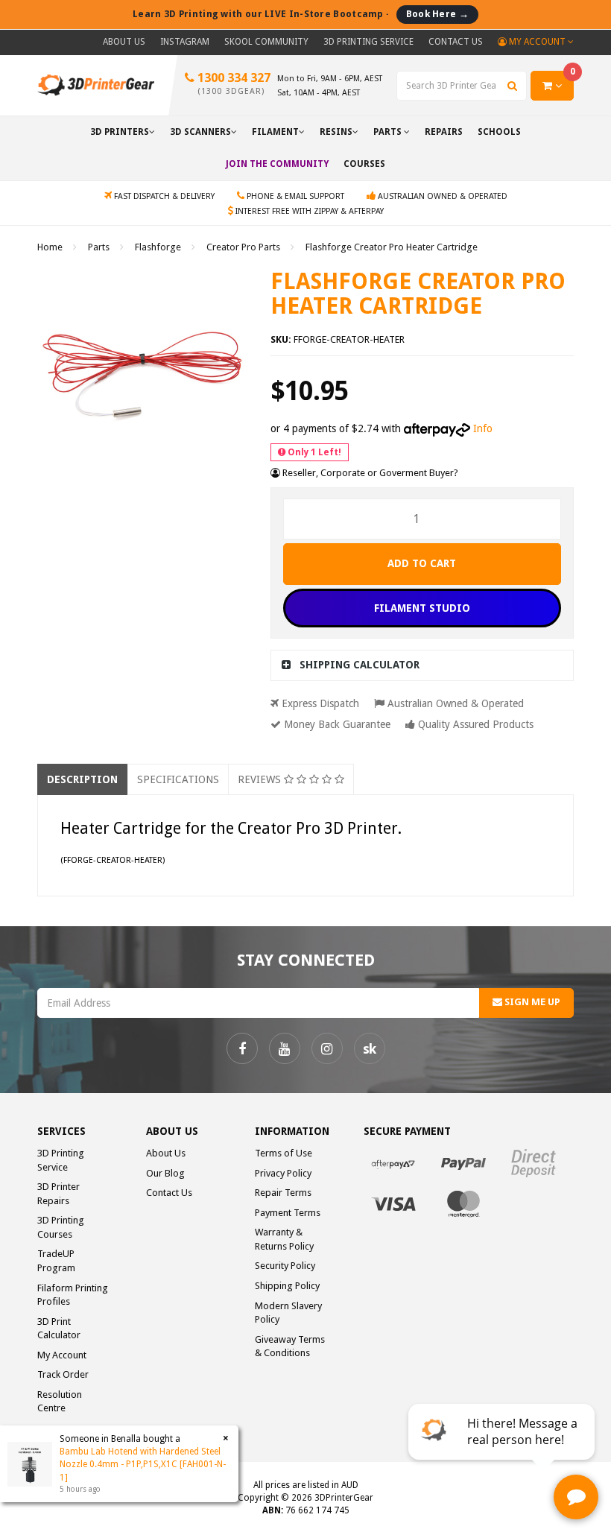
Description (82, 779)
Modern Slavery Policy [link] (288, 1313)
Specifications (178, 779)
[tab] (422, 665)
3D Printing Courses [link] (60, 1227)
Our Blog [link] (165, 1173)
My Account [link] (61, 1355)
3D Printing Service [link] (60, 1160)
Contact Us (455, 42)
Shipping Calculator (360, 665)
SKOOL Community (266, 42)
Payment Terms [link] (287, 1212)
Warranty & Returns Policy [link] (284, 1239)
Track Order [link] (63, 1374)
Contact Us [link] (169, 1192)
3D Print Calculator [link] (58, 1328)
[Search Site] (512, 86)
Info (483, 428)
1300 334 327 (232, 83)
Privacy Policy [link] (283, 1173)
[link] (242, 1048)
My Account (537, 42)
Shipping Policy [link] (287, 1285)
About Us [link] (166, 1153)
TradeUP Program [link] (56, 1260)
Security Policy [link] (285, 1265)
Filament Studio (422, 608)
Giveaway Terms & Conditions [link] (290, 1346)
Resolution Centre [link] (59, 1401)
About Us (124, 42)
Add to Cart (421, 563)
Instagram (184, 42)
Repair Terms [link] (283, 1192)
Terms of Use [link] (283, 1153)
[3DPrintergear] (95, 84)
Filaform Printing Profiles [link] (72, 1295)
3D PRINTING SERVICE (368, 42)
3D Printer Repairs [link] (58, 1193)
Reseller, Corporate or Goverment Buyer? (369, 472)
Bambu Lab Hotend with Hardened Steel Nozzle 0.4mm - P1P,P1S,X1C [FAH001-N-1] (143, 1464)
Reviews (261, 779)
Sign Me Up (531, 1001)
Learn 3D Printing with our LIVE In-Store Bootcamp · (301, 13)
